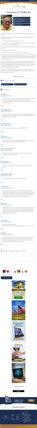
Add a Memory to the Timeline (20, 20)
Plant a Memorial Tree (19, 24)
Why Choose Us (12, 415)
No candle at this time (7, 274)
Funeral (12, 417)
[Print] (14, 27)
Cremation (13, 419)
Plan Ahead (18, 414)
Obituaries (18, 419)
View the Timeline (6, 84)
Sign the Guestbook (18, 22)
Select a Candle (6, 267)
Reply (2, 105)
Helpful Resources (18, 417)
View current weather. (19, 76)
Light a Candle (17, 17)
